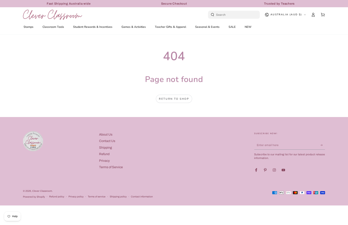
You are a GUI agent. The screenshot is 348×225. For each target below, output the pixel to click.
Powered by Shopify (34, 196)
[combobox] (234, 15)
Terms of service (97, 196)
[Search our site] (212, 14)
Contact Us (107, 141)
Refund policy (56, 196)
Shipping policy (118, 196)
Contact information (142, 196)
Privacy (104, 160)
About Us (105, 134)
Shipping (105, 147)
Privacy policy (76, 196)
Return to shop (174, 99)
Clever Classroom (42, 191)
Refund (104, 154)
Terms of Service (111, 167)
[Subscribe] (322, 145)
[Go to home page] (52, 15)
